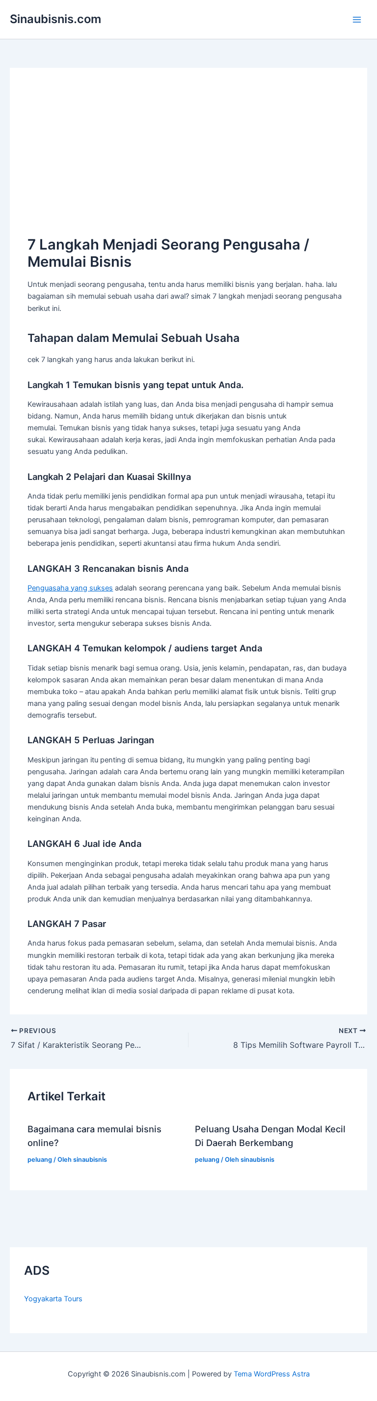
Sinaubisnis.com (55, 19)
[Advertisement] (189, 159)
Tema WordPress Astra (272, 1374)
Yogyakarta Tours (53, 1298)
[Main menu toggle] (357, 19)
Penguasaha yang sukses (70, 588)
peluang (39, 1159)
